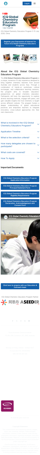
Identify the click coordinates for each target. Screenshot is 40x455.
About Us (20, 357)
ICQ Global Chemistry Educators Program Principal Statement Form (20, 187)
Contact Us (20, 391)
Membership (20, 388)
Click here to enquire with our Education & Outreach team (20, 286)
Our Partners (20, 382)
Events (20, 366)
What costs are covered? (13, 152)
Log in (27, 3)
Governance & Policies (20, 394)
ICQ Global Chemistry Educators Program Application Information (20, 179)
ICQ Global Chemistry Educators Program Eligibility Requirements (20, 194)
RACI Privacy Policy (20, 397)
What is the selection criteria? (15, 137)
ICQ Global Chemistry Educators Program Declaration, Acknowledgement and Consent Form (20, 203)
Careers (20, 372)
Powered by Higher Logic (20, 421)
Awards (20, 369)
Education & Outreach (20, 376)
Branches (20, 360)
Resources (20, 379)
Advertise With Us (20, 385)
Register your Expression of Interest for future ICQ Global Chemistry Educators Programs (20, 44)
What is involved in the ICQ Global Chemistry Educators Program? (17, 124)
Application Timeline (10, 131)
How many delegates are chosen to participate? (18, 145)
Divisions (20, 363)
